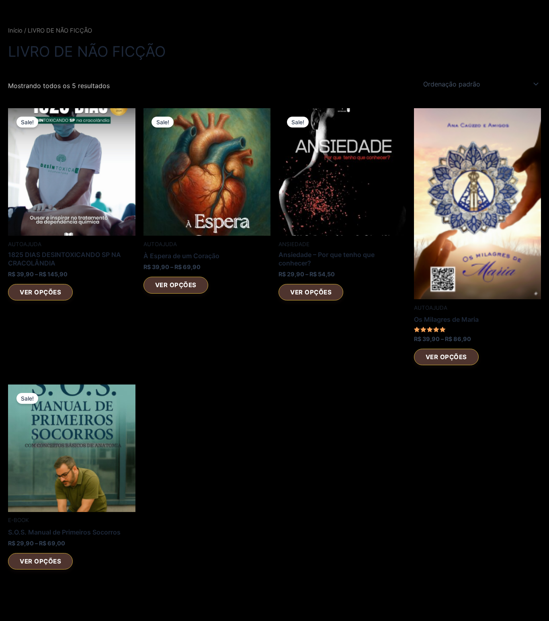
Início (15, 30)
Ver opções (40, 292)
